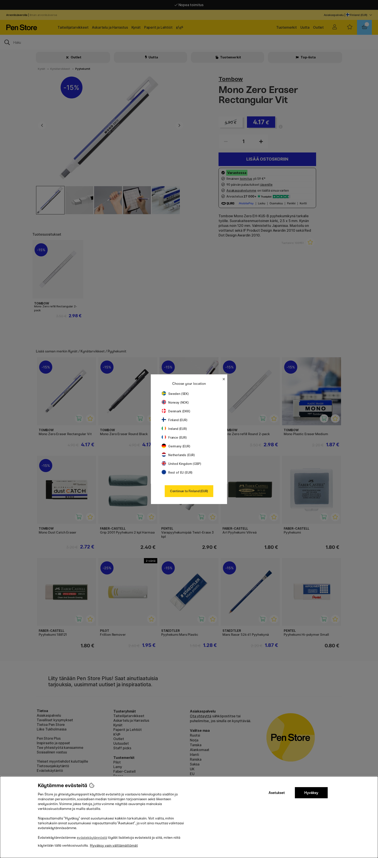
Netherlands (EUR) (181, 455)
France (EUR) (177, 437)
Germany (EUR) (179, 446)
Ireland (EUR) (177, 429)
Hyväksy (311, 793)
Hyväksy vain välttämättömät (114, 845)
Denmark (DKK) (179, 411)
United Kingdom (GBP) (184, 464)
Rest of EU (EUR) (180, 472)
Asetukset (277, 793)
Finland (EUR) (177, 420)
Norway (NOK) (178, 402)
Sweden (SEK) (178, 394)
